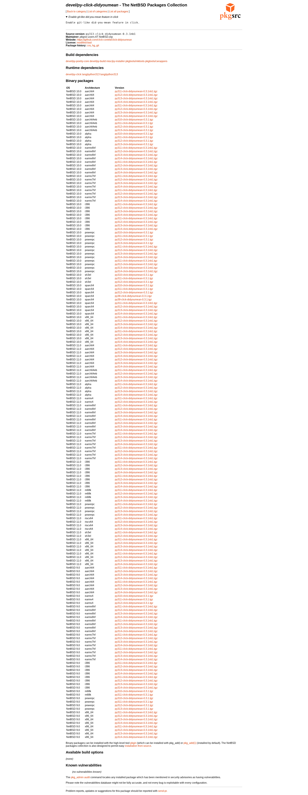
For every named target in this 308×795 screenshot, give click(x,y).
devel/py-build (98, 61)
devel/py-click (73, 74)
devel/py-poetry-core (77, 61)
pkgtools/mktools (135, 61)
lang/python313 (91, 74)
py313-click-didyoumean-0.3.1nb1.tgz (136, 98)
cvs (89, 45)
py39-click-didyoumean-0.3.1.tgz (133, 299)
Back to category (76, 11)
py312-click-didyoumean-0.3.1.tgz (134, 126)
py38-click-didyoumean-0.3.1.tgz (133, 296)
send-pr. (162, 791)
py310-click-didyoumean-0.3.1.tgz (134, 119)
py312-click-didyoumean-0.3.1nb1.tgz (136, 95)
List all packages (118, 11)
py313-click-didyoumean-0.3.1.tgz (134, 130)
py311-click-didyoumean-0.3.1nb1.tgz (136, 91)
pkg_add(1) (190, 743)
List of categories (97, 11)
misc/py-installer (115, 61)
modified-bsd (84, 42)
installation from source (138, 745)
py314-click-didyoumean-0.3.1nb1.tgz (136, 102)
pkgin (133, 743)
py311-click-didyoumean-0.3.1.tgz (134, 123)
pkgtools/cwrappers (156, 61)
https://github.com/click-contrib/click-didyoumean (104, 39)
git (97, 45)
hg (93, 45)
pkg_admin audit (80, 777)
